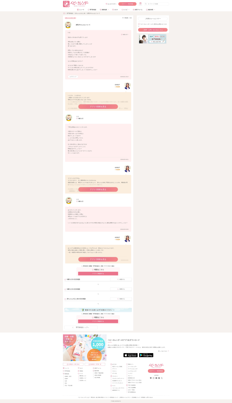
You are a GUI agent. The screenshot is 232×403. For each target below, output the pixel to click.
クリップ (73, 76)
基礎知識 (104, 9)
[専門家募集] (152, 39)
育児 (66, 383)
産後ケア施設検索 (99, 373)
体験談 (81, 371)
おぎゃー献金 (131, 389)
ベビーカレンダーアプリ (118, 388)
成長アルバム (138, 9)
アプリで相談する (98, 273)
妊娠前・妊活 (68, 376)
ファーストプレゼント (117, 383)
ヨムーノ (130, 375)
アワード (114, 368)
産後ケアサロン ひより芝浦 (134, 382)
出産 (66, 381)
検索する (122, 279)
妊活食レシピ (83, 380)
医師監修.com (131, 378)
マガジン (114, 371)
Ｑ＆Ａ (116, 9)
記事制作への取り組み (74, 364)
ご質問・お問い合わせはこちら (153, 30)
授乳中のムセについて (93, 13)
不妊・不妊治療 (68, 385)
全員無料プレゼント (117, 380)
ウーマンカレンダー (133, 368)
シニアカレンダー (132, 371)
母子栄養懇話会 (132, 392)
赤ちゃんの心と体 (80, 13)
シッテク (130, 373)
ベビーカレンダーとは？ (84, 397)
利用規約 (143, 397)
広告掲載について (136, 397)
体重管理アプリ (116, 390)
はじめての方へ (112, 4)
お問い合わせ (149, 397)
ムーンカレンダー (132, 366)
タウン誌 (114, 373)
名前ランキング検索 (117, 366)
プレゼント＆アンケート (118, 378)
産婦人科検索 (98, 375)
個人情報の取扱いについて (102, 397)
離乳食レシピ (83, 375)
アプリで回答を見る (98, 107)
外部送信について (114, 397)
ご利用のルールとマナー (153, 18)
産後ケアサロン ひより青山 (134, 380)
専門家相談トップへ (82, 327)
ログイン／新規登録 (127, 4)
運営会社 (93, 397)
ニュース (81, 9)
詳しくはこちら (162, 351)
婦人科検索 (97, 377)
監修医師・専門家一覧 (95, 364)
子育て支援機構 (132, 387)
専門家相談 (93, 9)
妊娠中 (66, 378)
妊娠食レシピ (83, 378)
